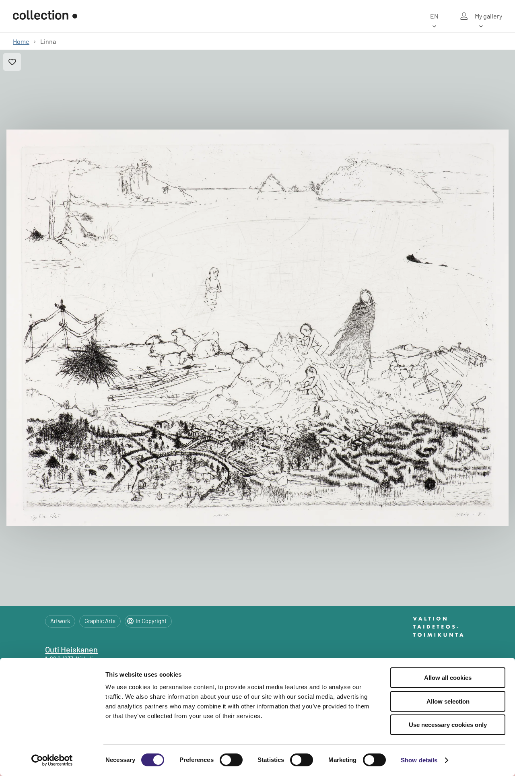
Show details (419, 760)
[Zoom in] (257, 328)
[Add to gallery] (12, 62)
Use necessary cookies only (448, 724)
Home (21, 41)
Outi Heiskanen (71, 649)
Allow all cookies (448, 677)
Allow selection (448, 701)
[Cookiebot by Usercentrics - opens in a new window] (52, 760)
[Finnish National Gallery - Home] (45, 16)
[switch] (231, 759)
